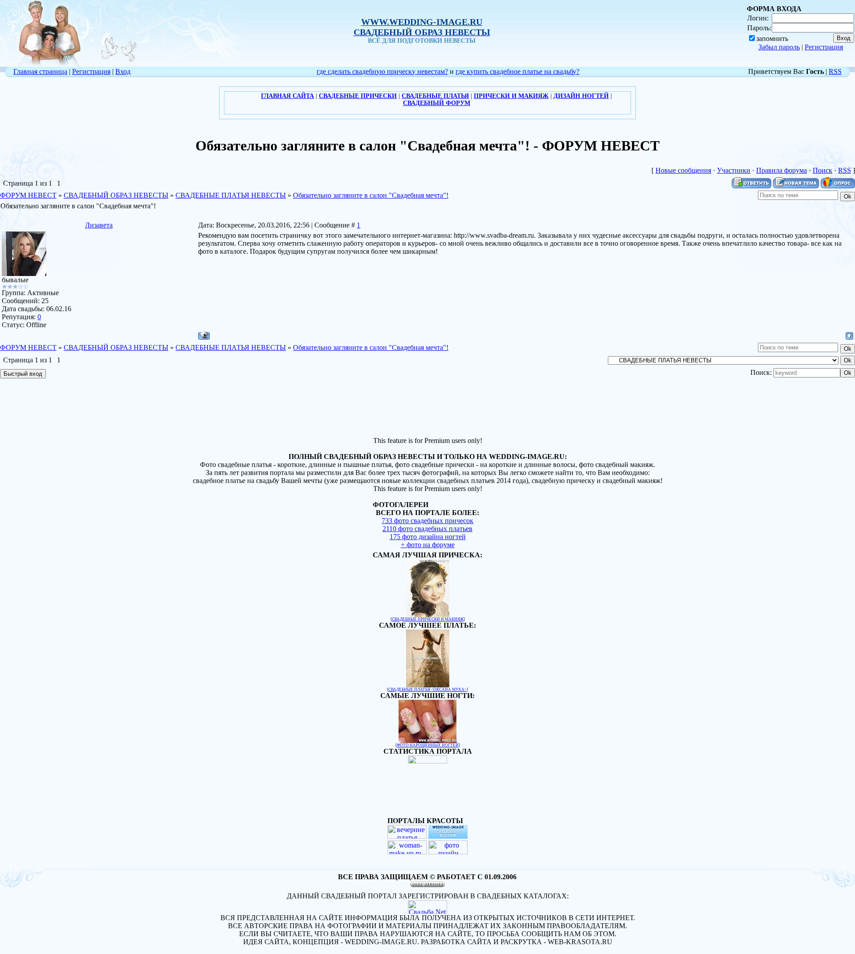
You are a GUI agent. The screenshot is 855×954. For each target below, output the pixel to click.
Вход (122, 71)
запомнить (772, 38)
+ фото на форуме (428, 544)
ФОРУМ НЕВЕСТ (28, 195)
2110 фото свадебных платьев (427, 528)
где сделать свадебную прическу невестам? (382, 71)
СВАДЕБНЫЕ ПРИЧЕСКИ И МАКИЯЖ (428, 619)
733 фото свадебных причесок (427, 520)
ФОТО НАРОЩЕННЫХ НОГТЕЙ (428, 745)
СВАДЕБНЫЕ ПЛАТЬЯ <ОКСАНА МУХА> (427, 689)
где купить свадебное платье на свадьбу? (517, 71)
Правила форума (781, 170)
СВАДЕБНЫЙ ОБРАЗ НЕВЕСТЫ (116, 195)
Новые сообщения (683, 170)
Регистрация (824, 47)
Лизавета (99, 225)
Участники (733, 170)
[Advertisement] (427, 409)
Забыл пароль (779, 47)
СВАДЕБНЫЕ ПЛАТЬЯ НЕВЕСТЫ (230, 195)
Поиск (822, 170)
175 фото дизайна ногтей (428, 536)
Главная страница (40, 71)
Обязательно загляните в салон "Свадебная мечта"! (370, 195)
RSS (835, 71)
